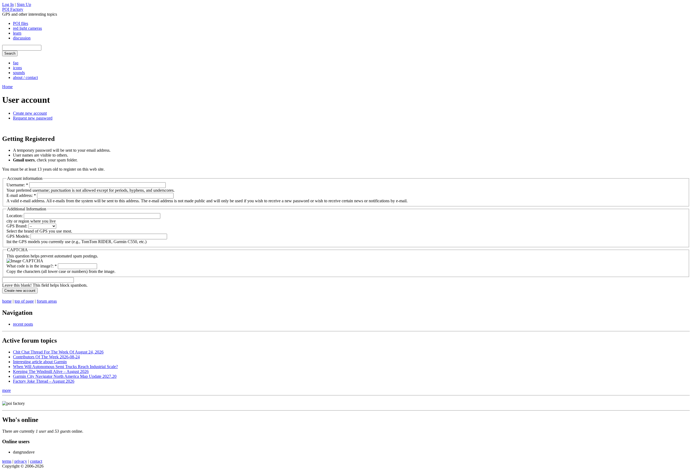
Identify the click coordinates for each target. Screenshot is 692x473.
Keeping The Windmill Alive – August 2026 (51, 371)
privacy (20, 461)
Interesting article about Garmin (40, 361)
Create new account (30, 113)
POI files (20, 23)
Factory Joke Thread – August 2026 (43, 381)
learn (17, 33)
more (6, 390)
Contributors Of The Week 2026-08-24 (46, 357)
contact (36, 461)
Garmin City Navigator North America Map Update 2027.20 (65, 376)
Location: (15, 215)
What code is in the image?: (31, 266)
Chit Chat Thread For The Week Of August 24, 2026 (58, 352)
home (7, 301)
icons (17, 67)
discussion (22, 38)
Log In (8, 4)
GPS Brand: (17, 226)
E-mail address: (21, 195)
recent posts (23, 324)
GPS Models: (18, 236)
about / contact (25, 77)
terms (6, 461)
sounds (19, 72)
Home (7, 86)
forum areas (47, 301)
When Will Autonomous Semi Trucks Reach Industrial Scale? (65, 366)
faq (15, 63)
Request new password (32, 118)
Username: (17, 185)
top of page (24, 301)
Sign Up (24, 4)
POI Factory (12, 9)
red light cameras (27, 28)
